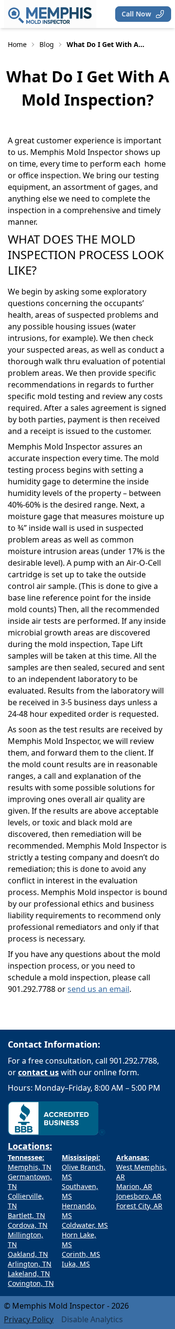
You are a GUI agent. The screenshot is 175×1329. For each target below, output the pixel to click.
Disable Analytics (92, 1319)
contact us (38, 1072)
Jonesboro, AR (138, 1196)
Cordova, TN (28, 1225)
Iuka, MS (76, 1263)
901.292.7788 (133, 1060)
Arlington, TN (30, 1263)
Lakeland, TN (29, 1273)
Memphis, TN (30, 1167)
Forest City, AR (139, 1205)
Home (17, 44)
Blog (46, 44)
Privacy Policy (28, 1319)
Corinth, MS (81, 1254)
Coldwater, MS (85, 1225)
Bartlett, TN (26, 1215)
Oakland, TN (28, 1254)
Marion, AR (134, 1186)
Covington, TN (31, 1283)
